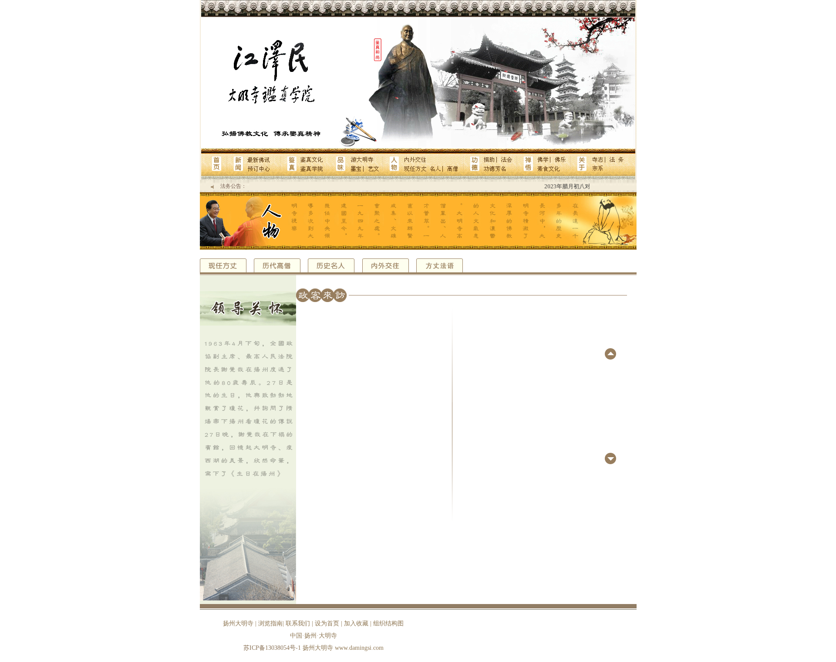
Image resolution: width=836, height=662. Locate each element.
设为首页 (327, 623)
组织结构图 (388, 623)
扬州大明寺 (238, 623)
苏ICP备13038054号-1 (272, 648)
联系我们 (298, 623)
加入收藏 (356, 623)
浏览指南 (270, 623)
